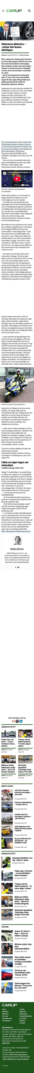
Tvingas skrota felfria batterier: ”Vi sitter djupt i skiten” (24, 742)
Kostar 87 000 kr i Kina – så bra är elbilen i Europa (22, 933)
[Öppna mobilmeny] (3, 11)
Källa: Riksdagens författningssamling (15, 531)
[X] (17, 721)
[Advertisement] (17, 124)
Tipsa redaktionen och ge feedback (15, 1059)
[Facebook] (16, 568)
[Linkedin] (21, 721)
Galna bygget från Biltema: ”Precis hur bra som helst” (23, 985)
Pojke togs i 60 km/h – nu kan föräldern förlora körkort (8, 742)
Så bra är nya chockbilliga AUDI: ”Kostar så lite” (23, 972)
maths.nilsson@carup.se (18, 1055)
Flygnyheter (21, 775)
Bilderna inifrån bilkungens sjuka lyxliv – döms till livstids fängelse (8, 768)
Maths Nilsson (24, 55)
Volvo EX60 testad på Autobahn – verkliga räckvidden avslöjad (23, 960)
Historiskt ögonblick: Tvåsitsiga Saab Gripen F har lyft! (25, 768)
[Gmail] (13, 721)
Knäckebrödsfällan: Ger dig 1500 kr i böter (22, 859)
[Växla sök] (29, 11)
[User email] (18, 568)
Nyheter (4, 55)
